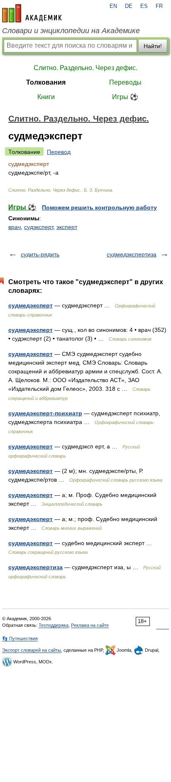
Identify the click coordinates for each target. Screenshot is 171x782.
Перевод (59, 152)
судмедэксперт (30, 305)
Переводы (125, 82)
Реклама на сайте (90, 625)
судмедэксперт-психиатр (45, 413)
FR (159, 6)
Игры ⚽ (125, 96)
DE (128, 6)
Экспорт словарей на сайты (31, 650)
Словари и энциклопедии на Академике (71, 31)
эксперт (66, 227)
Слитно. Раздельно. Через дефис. (85, 67)
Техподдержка (53, 625)
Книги (46, 96)
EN (113, 6)
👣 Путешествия (20, 638)
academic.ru (32, 13)
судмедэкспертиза (131, 254)
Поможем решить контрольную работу (99, 207)
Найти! (153, 46)
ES (144, 6)
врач (14, 227)
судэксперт (38, 227)
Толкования (46, 82)
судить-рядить (40, 254)
